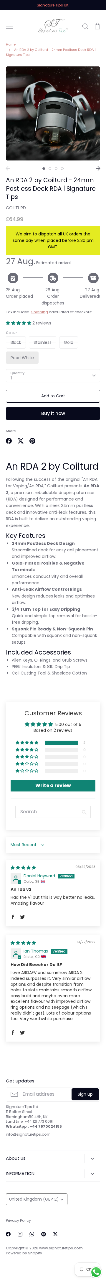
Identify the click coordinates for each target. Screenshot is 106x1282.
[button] (19, 323)
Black (16, 342)
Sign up (85, 1094)
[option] (53, 113)
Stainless (43, 342)
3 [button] (56, 168)
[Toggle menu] (9, 26)
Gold (68, 342)
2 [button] (50, 168)
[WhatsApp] (32, 1234)
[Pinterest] (43, 1234)
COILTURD (16, 208)
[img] (23, 868)
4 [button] (62, 168)
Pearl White (22, 358)
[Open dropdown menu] (92, 1158)
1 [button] (43, 168)
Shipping (39, 311)
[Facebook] (8, 1234)
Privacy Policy (18, 1220)
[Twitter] (55, 1234)
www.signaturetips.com (61, 1248)
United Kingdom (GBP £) (34, 1199)
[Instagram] (20, 1234)
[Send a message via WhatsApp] (96, 1272)
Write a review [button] (53, 785)
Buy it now (53, 413)
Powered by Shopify (24, 1253)
